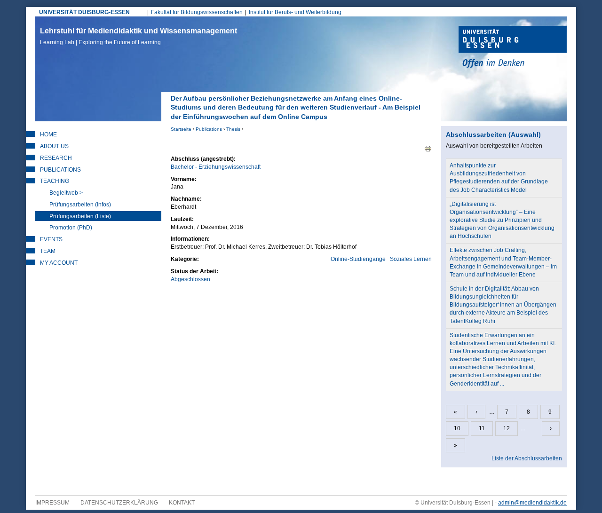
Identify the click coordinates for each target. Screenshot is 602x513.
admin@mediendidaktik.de (532, 502)
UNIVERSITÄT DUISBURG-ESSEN (84, 12)
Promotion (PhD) (70, 227)
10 (457, 428)
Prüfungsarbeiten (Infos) (80, 204)
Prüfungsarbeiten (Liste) (80, 216)
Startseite (181, 129)
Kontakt (182, 502)
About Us (54, 146)
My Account (59, 263)
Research (56, 158)
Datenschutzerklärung (119, 502)
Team (47, 251)
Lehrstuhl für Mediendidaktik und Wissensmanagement (138, 36)
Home (48, 134)
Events (51, 239)
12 (506, 428)
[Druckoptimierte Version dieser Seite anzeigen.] (428, 148)
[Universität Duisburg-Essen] (513, 48)
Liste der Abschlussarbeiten (526, 458)
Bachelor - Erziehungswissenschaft (216, 167)
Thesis (233, 129)
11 (482, 428)
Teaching (54, 181)
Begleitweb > (66, 192)
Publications (209, 129)
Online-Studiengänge (358, 259)
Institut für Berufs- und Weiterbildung (295, 12)
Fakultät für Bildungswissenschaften (197, 12)
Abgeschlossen (190, 279)
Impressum (52, 502)
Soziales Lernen (411, 259)
